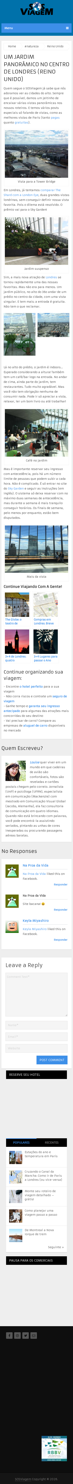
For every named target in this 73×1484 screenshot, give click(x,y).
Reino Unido (55, 46)
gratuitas (21, 122)
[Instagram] (17, 1335)
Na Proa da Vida (35, 865)
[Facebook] (9, 1335)
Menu (8, 28)
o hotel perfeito (31, 686)
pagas (55, 117)
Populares (21, 1142)
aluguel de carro (35, 725)
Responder (61, 884)
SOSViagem (23, 1479)
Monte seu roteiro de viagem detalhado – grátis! (40, 1195)
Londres (51, 277)
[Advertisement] (36, 1293)
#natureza (32, 46)
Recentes (52, 1142)
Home (12, 46)
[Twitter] (25, 1335)
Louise (34, 762)
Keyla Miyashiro (36, 921)
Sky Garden (16, 488)
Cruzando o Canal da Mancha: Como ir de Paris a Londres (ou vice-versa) (43, 1176)
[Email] (33, 1335)
